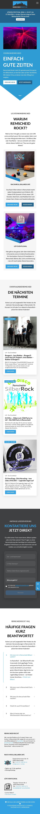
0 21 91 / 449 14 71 (22, 786)
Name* (20, 556)
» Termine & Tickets (10, 794)
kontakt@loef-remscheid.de (21, 788)
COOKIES (29, 805)
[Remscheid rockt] (20, 4)
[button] (20, 667)
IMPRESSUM (25, 807)
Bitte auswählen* (20, 580)
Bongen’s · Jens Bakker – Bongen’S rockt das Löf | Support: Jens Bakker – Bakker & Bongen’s (19, 357)
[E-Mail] (38, 584)
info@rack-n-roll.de (18, 764)
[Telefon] (38, 588)
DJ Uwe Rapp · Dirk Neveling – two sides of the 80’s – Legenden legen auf (19, 479)
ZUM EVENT (10, 371)
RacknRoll (20, 741)
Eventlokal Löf (8, 742)
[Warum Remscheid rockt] (20, 95)
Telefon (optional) (20, 570)
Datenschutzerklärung (22, 585)
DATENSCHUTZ (16, 807)
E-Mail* (20, 563)
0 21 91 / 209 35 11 (21, 762)
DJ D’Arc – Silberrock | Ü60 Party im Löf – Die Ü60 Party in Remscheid (18, 419)
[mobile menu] (37, 3)
